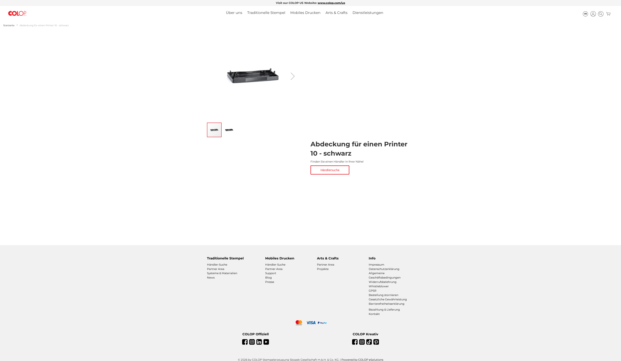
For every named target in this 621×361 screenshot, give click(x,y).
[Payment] (310, 323)
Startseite (9, 25)
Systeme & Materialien (222, 273)
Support (270, 273)
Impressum (376, 264)
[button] (292, 76)
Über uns (234, 13)
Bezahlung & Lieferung (384, 309)
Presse (269, 282)
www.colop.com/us (331, 3)
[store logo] (17, 13)
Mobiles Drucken (305, 13)
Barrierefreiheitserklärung (386, 303)
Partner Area (215, 269)
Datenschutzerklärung (384, 269)
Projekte (323, 269)
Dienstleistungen (368, 13)
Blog (268, 277)
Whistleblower (379, 286)
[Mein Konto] (593, 14)
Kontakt (374, 314)
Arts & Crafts (337, 13)
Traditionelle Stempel (266, 13)
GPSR (372, 290)
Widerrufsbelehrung (383, 282)
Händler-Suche (217, 264)
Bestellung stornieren (383, 295)
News (211, 277)
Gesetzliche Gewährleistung (388, 299)
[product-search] (601, 14)
